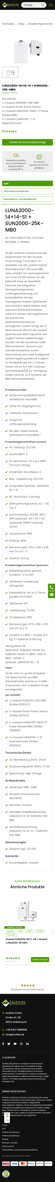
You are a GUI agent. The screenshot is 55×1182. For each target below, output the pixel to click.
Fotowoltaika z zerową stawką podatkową (20, 1150)
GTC (4, 1128)
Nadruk (5, 1139)
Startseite (8, 24)
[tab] (27, 191)
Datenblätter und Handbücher (20, 199)
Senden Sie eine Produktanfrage (27, 142)
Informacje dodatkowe (16, 191)
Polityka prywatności (11, 1135)
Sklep (21, 24)
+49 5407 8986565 (16, 1029)
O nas (4, 1125)
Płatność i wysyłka (9, 1143)
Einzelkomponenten (40, 24)
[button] (52, 932)
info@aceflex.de (15, 1034)
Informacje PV (8, 1146)
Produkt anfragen (40, 959)
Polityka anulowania (11, 1132)
